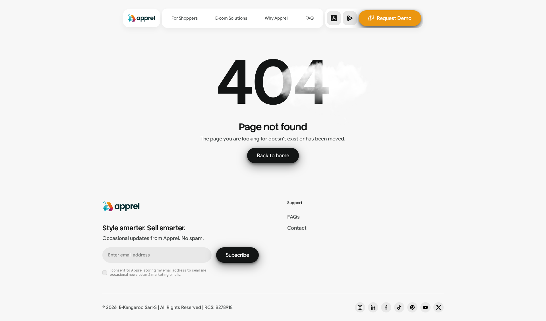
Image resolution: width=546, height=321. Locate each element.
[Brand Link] (141, 18)
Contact (297, 228)
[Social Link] (360, 307)
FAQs (293, 217)
